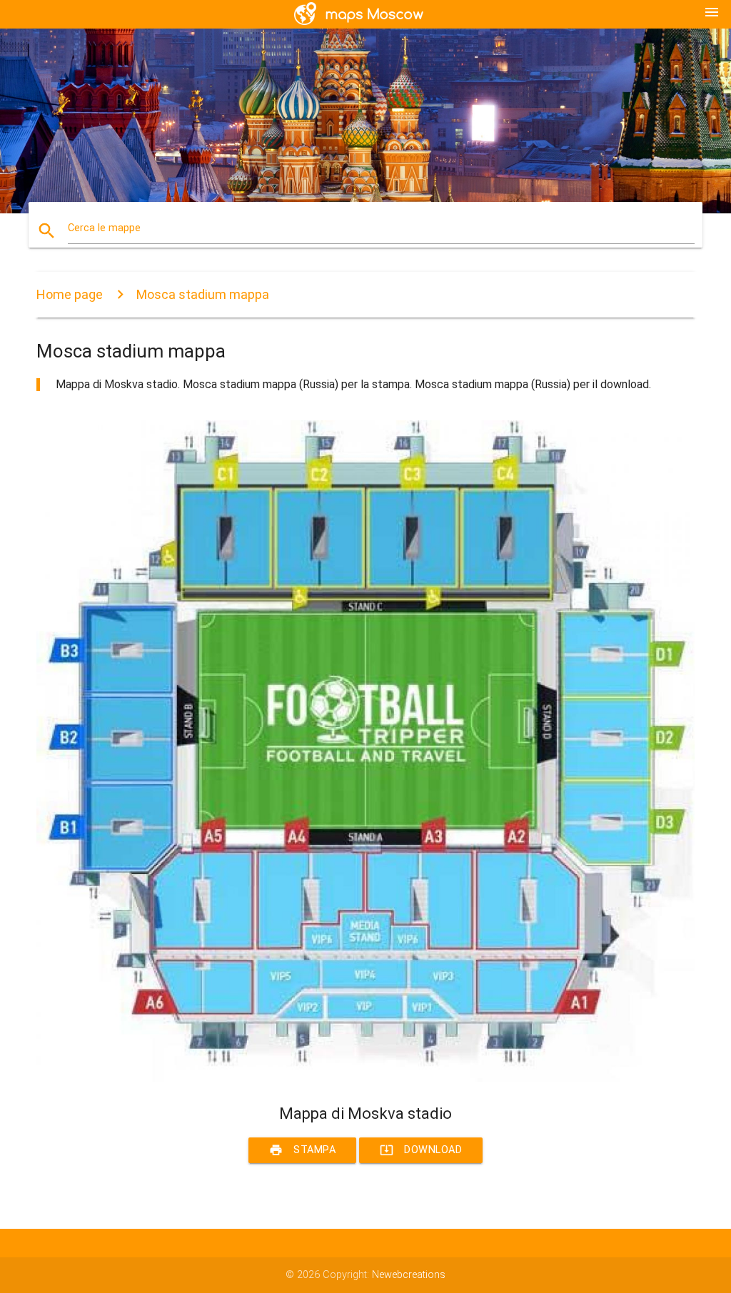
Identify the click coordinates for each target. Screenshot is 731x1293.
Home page (69, 294)
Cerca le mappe (104, 228)
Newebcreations (408, 1275)
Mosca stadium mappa (202, 294)
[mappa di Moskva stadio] (365, 1079)
